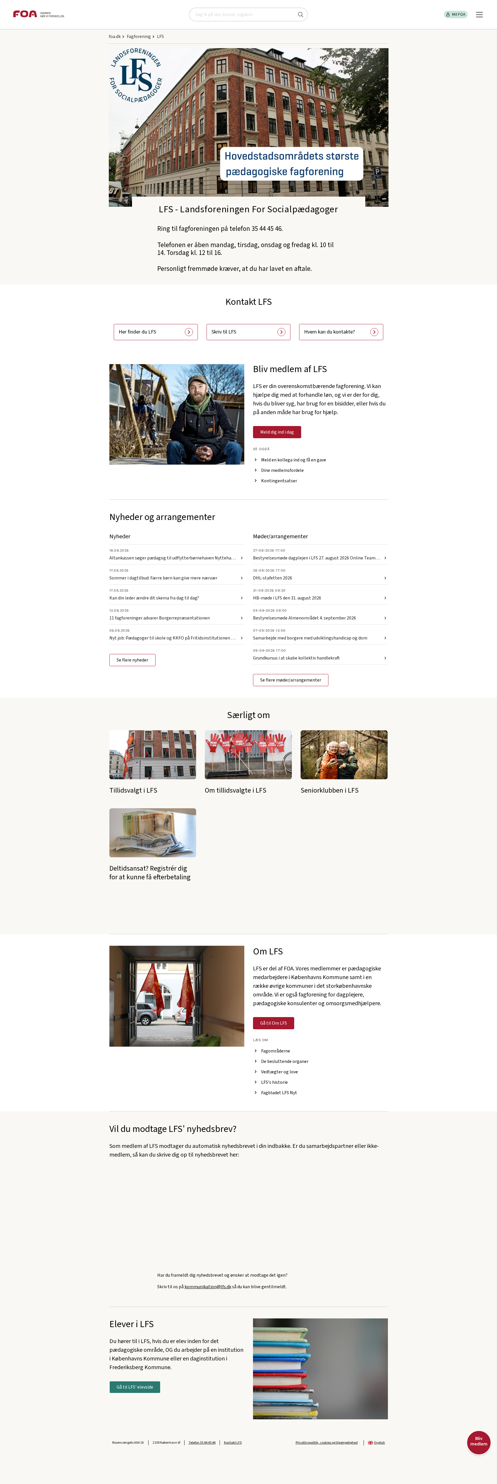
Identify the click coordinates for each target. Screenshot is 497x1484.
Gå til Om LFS (273, 1023)
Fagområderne (275, 1051)
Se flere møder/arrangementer (290, 680)
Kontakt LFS (233, 1442)
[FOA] (38, 14)
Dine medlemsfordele (282, 470)
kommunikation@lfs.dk (208, 1287)
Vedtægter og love (279, 1072)
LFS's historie (274, 1082)
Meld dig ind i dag (277, 432)
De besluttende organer (284, 1061)
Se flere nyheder (132, 660)
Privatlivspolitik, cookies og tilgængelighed (327, 1442)
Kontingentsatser (279, 481)
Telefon (202, 1442)
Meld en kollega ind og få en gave (293, 460)
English (379, 1442)
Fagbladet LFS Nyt (279, 1093)
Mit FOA (458, 14)
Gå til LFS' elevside (135, 1387)
